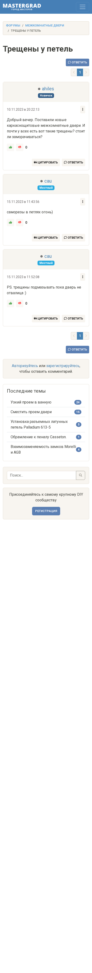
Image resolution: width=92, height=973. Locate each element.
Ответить (79, 62)
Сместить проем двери (31, 412)
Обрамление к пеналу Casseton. (39, 437)
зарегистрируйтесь (62, 366)
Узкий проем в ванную (31, 402)
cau (48, 181)
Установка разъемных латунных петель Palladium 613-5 (39, 424)
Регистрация (46, 511)
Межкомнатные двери (44, 25)
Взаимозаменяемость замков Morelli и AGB (43, 449)
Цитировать (47, 162)
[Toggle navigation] (82, 7)
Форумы (13, 25)
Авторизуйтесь (25, 366)
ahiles (48, 89)
